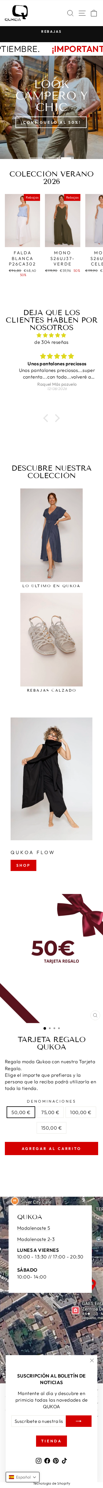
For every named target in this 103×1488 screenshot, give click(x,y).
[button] (47, 418)
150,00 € (51, 1128)
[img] (51, 335)
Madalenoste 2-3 (36, 1239)
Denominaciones (51, 1101)
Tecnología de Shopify (51, 1483)
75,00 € (50, 1112)
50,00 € (20, 1112)
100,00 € (80, 1112)
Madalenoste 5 (33, 1228)
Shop (23, 865)
